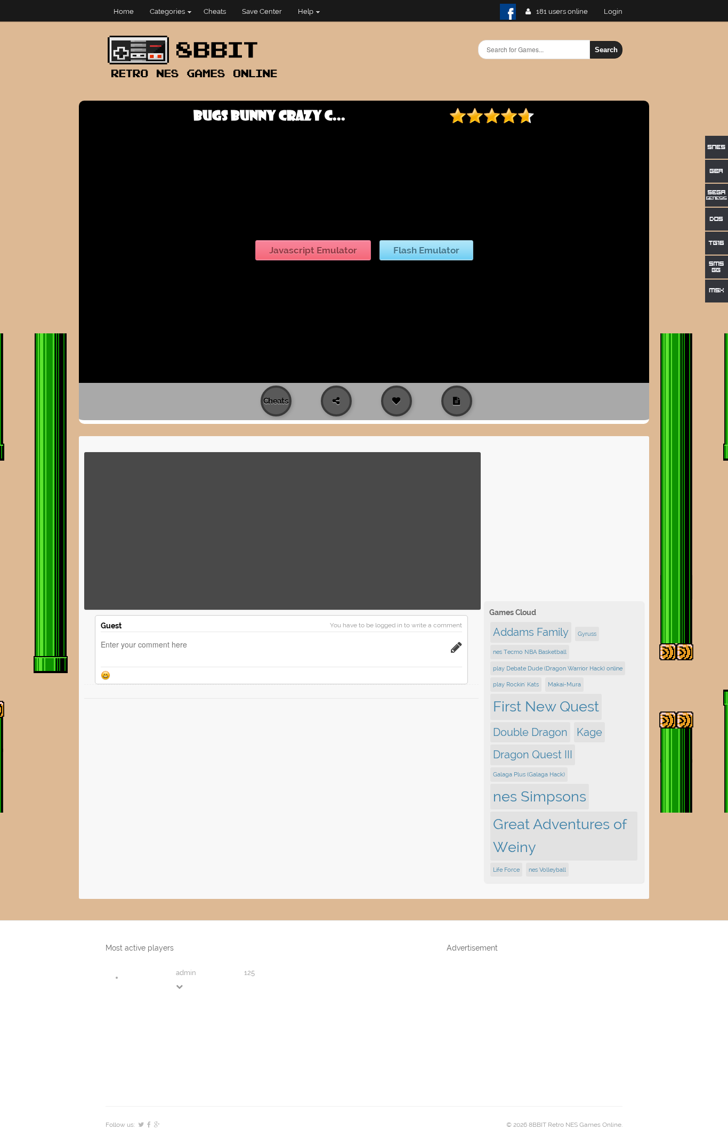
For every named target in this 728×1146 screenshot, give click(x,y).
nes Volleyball (547, 869)
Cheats (215, 11)
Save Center (262, 11)
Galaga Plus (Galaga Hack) (529, 774)
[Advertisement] (282, 530)
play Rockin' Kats (516, 684)
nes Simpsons (539, 796)
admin (186, 973)
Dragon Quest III (532, 754)
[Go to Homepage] (196, 79)
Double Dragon (530, 732)
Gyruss (587, 634)
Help (305, 11)
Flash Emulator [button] (426, 250)
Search (606, 50)
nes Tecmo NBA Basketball (530, 652)
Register (617, 11)
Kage (589, 732)
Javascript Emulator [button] (313, 250)
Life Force (506, 869)
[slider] (492, 115)
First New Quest (546, 706)
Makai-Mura (564, 684)
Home (124, 11)
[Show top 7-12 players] (180, 986)
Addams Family (531, 632)
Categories (167, 11)
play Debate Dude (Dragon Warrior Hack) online (557, 668)
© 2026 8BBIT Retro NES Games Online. (564, 1124)
